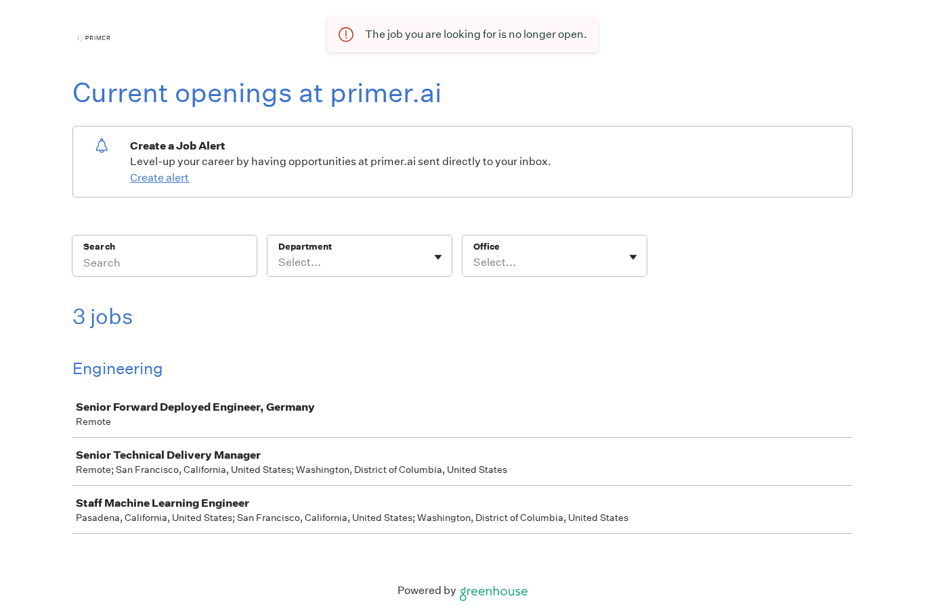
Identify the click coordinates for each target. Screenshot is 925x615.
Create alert (159, 177)
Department (305, 246)
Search (99, 246)
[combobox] (279, 262)
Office (486, 246)
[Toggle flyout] (438, 257)
